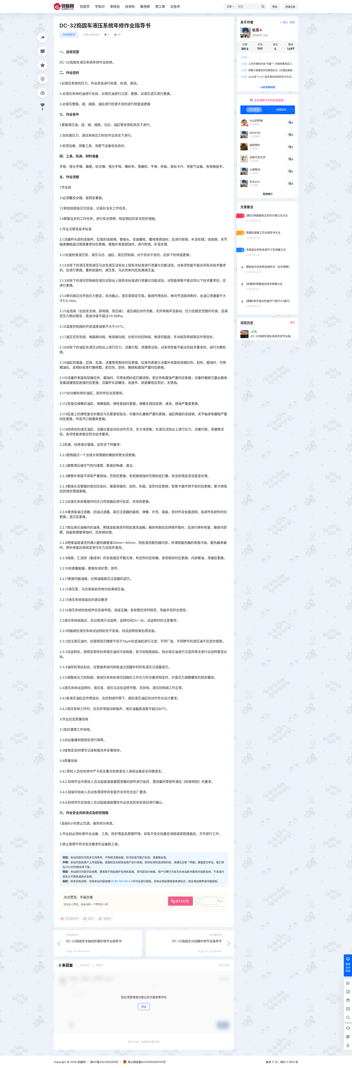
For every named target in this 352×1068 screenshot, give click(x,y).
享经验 (115, 6)
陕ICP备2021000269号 (104, 1062)
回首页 (85, 6)
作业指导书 (69, 34)
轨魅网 (81, 1062)
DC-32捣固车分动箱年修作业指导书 (197, 941)
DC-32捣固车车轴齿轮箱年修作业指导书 (94, 941)
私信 (292, 22)
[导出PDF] (42, 93)
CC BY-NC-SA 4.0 (121, 881)
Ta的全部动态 (267, 87)
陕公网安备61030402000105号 (147, 1062)
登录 (274, 6)
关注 (285, 22)
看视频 (145, 6)
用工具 (160, 6)
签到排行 (268, 194)
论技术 (175, 6)
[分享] (42, 37)
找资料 (130, 6)
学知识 (100, 6)
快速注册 (290, 6)
